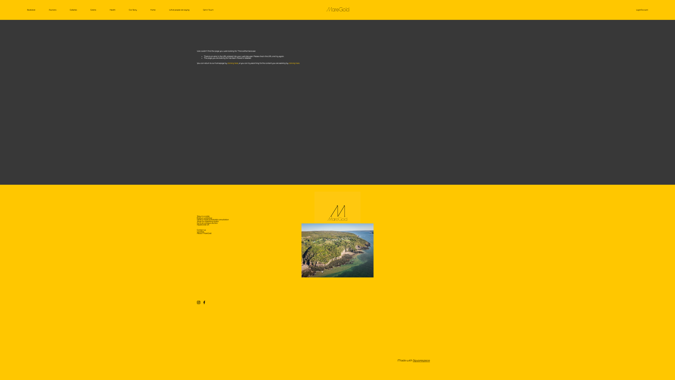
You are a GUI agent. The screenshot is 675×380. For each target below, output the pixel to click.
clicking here (232, 63)
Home (153, 10)
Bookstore (31, 10)
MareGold (338, 9)
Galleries (73, 10)
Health (112, 10)
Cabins (93, 10)
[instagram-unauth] (198, 302)
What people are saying (179, 10)
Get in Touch (208, 10)
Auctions (52, 10)
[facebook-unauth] (204, 302)
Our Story (133, 10)
